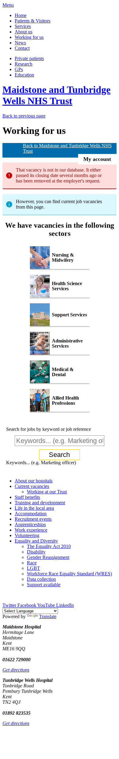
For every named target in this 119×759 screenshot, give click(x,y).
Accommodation (31, 513)
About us (23, 31)
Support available (43, 584)
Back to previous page (23, 115)
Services (23, 26)
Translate (47, 616)
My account (97, 159)
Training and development (40, 502)
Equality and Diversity (36, 540)
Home (21, 15)
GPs (19, 69)
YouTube (46, 605)
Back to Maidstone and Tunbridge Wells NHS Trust (67, 148)
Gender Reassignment (48, 557)
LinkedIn (65, 605)
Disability (36, 551)
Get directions (15, 669)
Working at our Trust (47, 491)
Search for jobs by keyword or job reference (48, 429)
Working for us (29, 37)
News (20, 42)
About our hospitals (33, 480)
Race (32, 562)
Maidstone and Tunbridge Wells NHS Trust (56, 95)
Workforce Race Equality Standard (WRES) (69, 573)
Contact (22, 48)
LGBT (33, 568)
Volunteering (27, 535)
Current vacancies (32, 486)
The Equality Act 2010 (49, 546)
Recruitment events (33, 519)
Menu (8, 5)
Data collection (41, 579)
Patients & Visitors (32, 20)
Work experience (31, 530)
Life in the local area (34, 508)
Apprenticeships (30, 524)
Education (24, 74)
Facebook (27, 605)
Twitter (9, 605)
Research (23, 63)
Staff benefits (27, 497)
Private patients (29, 58)
